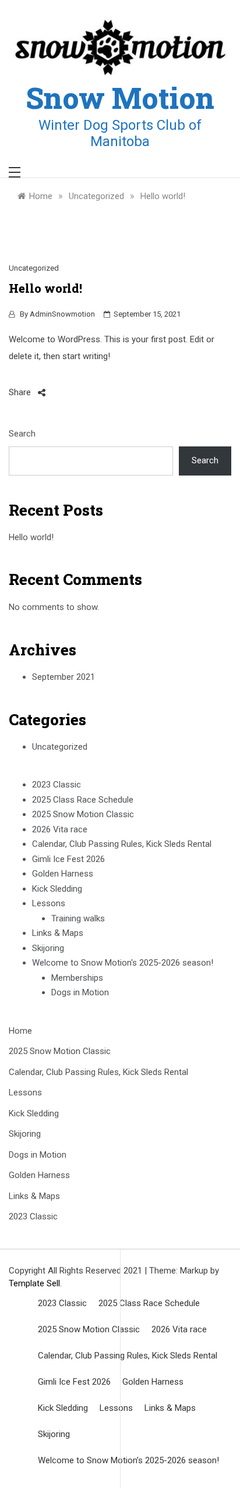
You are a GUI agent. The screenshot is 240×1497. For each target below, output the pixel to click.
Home (20, 1031)
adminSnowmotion (62, 314)
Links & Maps (57, 933)
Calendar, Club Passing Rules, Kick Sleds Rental (121, 844)
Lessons (48, 903)
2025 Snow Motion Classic (83, 814)
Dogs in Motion (80, 992)
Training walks (78, 918)
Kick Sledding (57, 889)
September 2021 (63, 677)
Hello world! (31, 537)
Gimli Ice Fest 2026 (68, 859)
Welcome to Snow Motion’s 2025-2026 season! (128, 1460)
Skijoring (48, 948)
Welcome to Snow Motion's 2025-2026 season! (122, 962)
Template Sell (34, 1283)
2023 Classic (56, 784)
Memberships (77, 978)
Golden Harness (62, 873)
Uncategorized (34, 268)
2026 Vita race (59, 829)
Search (22, 433)
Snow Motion (120, 98)
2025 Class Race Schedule (82, 799)
